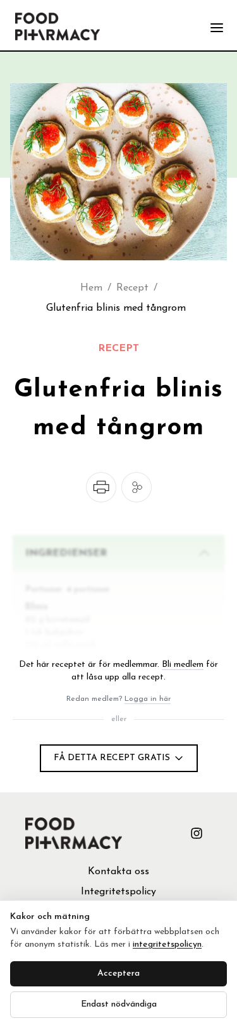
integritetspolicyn (167, 944)
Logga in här (148, 699)
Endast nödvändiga (119, 1004)
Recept (132, 288)
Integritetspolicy (118, 892)
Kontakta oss (118, 872)
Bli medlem (183, 664)
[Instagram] (196, 833)
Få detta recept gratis (112, 758)
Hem (91, 288)
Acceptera (118, 973)
